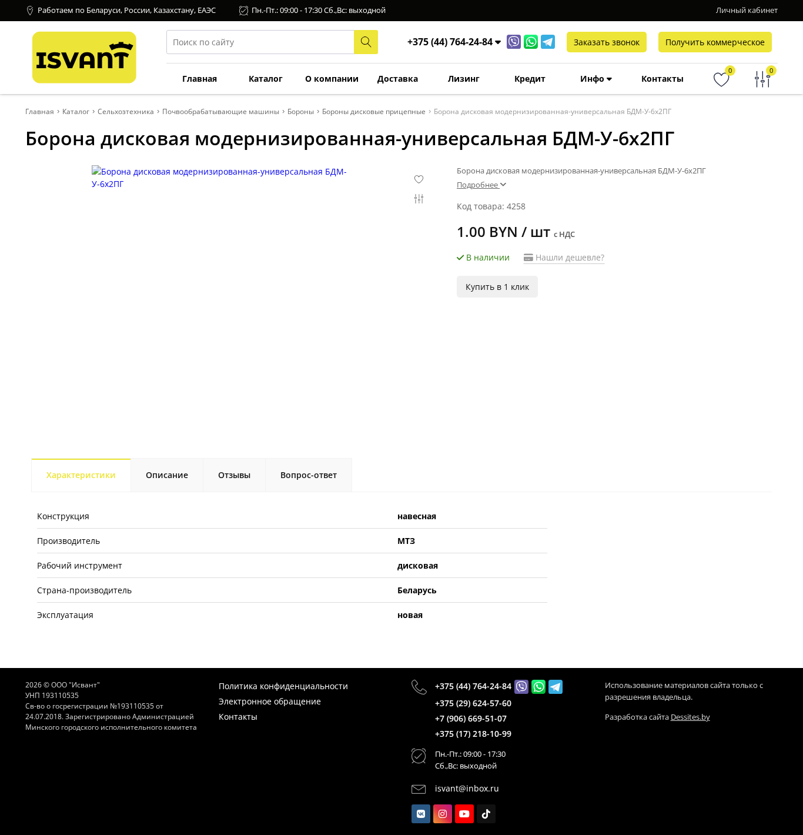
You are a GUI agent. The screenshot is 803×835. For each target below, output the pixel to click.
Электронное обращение (270, 701)
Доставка (397, 78)
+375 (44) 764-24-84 (473, 686)
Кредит (530, 78)
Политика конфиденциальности (283, 686)
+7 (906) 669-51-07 (471, 718)
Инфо (593, 78)
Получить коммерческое (715, 42)
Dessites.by (690, 717)
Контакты (662, 78)
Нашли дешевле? (568, 257)
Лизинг (464, 78)
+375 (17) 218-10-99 (473, 733)
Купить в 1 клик (497, 286)
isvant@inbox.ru (467, 788)
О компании (332, 78)
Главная (199, 78)
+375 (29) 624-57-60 (473, 703)
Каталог (266, 78)
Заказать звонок (607, 42)
